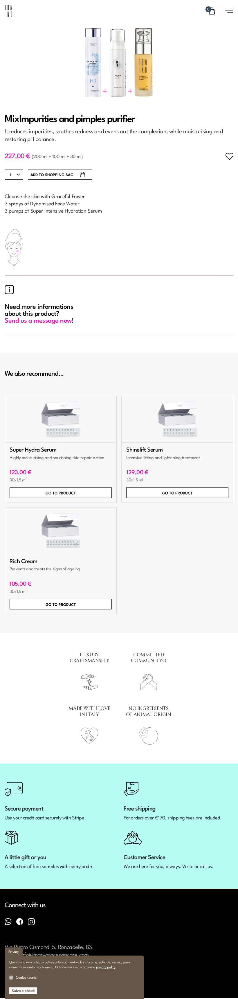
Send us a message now (38, 321)
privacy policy (106, 967)
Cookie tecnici (26, 978)
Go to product (61, 493)
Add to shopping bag (51, 175)
